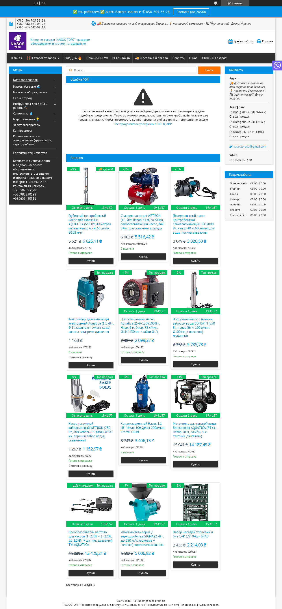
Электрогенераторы (26, 125)
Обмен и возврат (214, 58)
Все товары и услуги (79, 584)
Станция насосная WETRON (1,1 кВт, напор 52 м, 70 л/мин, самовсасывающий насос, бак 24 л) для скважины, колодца (142, 222)
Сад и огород (22, 98)
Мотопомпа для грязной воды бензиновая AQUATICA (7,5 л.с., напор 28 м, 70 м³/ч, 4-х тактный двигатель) (195, 429)
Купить (91, 261)
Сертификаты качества (30, 153)
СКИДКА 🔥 (73, 58)
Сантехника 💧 (23, 113)
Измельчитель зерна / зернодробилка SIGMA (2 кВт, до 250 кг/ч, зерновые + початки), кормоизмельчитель (142, 538)
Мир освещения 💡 (26, 119)
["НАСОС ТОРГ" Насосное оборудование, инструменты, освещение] (17, 41)
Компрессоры (22, 131)
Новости (179, 58)
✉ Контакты (121, 58)
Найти (209, 70)
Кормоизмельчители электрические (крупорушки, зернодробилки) (32, 140)
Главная (16, 58)
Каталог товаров (25, 80)
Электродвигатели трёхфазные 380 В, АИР (143, 124)
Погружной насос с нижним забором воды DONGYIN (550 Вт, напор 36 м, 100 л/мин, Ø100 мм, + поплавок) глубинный (194, 327)
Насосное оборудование (30, 92)
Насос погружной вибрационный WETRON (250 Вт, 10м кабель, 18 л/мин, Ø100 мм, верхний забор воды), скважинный (90, 431)
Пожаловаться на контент (162, 604)
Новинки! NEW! (97, 58)
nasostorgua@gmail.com (250, 146)
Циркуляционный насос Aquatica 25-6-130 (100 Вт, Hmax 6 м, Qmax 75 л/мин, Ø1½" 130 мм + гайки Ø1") (140, 325)
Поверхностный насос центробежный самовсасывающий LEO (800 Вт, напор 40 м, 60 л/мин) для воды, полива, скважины (194, 224)
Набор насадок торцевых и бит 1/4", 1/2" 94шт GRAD (193, 534)
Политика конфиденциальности (199, 604)
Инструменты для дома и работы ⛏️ (30, 106)
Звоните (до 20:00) (191, 11)
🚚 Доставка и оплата (151, 58)
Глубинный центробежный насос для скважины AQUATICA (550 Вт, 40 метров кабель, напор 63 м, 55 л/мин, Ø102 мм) (90, 224)
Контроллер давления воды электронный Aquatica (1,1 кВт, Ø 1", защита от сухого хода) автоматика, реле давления (91, 325)
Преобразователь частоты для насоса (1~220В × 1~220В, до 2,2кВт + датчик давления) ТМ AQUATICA (90, 538)
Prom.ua (160, 600)
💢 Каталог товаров (41, 58)
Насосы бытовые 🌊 (27, 87)
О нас (193, 58)
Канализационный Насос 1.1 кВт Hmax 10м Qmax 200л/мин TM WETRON (142, 427)
